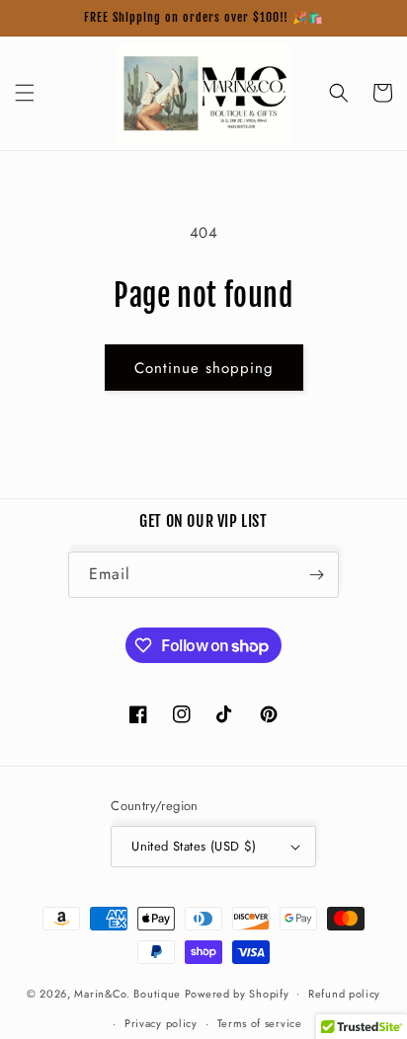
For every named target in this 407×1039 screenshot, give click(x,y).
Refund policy (344, 994)
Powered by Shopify (237, 993)
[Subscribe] (316, 575)
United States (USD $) (193, 846)
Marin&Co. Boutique (127, 993)
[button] (24, 92)
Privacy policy (161, 1023)
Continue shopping (204, 368)
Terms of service (259, 1023)
